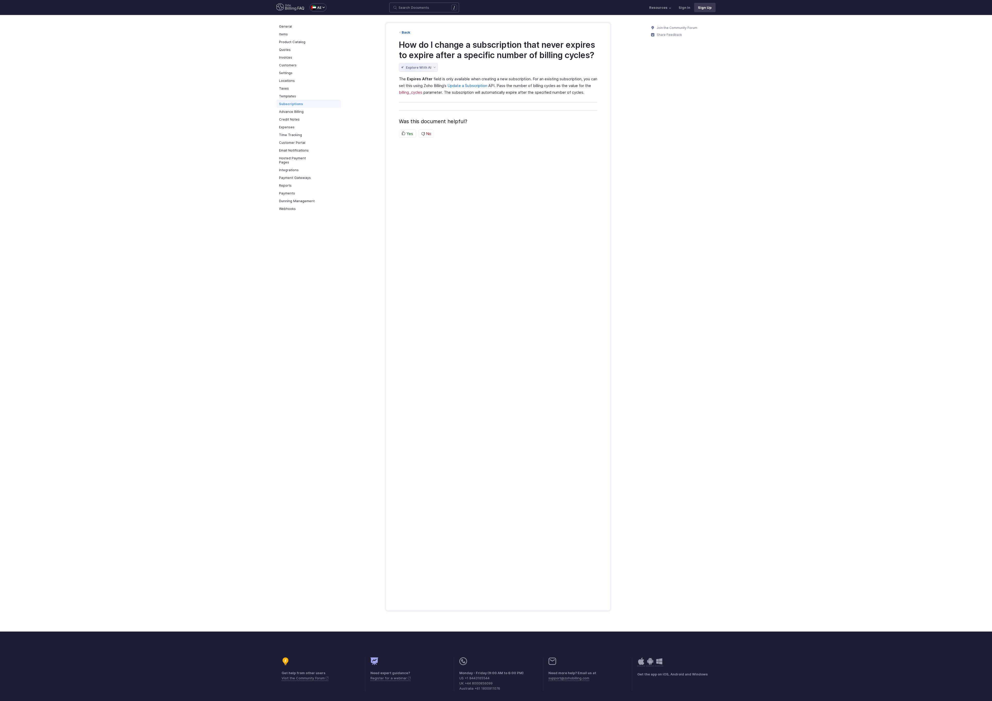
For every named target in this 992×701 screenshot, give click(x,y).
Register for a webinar (389, 678)
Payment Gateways (295, 178)
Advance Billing (291, 111)
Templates (287, 96)
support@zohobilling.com (568, 678)
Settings (285, 73)
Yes (409, 133)
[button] (315, 7)
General (285, 26)
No (428, 133)
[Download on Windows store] (659, 664)
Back (406, 32)
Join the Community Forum (676, 28)
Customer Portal (292, 142)
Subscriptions (291, 104)
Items (283, 34)
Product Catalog (292, 42)
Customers (288, 65)
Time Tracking (290, 135)
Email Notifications (294, 150)
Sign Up (705, 7)
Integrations (289, 170)
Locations (287, 80)
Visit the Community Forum (304, 678)
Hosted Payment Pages (292, 160)
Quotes (285, 50)
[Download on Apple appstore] (650, 664)
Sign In (684, 7)
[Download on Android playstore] (641, 664)
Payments (287, 193)
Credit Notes (289, 119)
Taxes (284, 88)
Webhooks (287, 209)
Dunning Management (297, 201)
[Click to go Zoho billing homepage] (286, 7)
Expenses (287, 127)
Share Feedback (669, 35)
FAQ (300, 8)
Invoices (285, 57)
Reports (285, 185)
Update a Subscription (467, 85)
